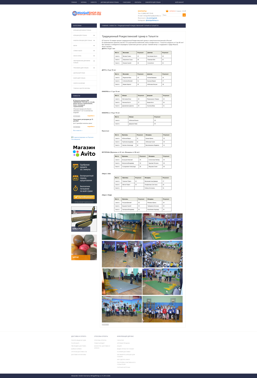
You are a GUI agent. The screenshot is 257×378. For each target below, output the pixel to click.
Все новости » (78, 130)
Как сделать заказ (123, 359)
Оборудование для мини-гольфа (81, 62)
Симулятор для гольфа (153, 2)
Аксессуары (77, 56)
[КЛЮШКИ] (84, 219)
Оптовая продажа (123, 343)
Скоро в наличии (79, 83)
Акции (119, 346)
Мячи (75, 45)
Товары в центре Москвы (81, 88)
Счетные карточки (123, 367)
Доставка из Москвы (78, 354)
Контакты (138, 2)
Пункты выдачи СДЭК (78, 340)
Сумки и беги (77, 51)
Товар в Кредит (99, 343)
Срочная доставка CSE (79, 352)
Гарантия (120, 340)
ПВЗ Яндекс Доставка (78, 346)
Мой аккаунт (179, 2)
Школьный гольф (79, 73)
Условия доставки (123, 352)
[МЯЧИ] (84, 247)
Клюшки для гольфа (80, 35)
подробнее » (91, 116)
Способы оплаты (100, 340)
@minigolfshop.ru (152, 20)
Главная (74, 2)
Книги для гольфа (79, 78)
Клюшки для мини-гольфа (82, 30)
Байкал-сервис (76, 349)
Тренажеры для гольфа (81, 68)
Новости (94, 2)
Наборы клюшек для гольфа (82, 40)
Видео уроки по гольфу (125, 349)
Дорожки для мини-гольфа (110, 2)
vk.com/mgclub (151, 18)
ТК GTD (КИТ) (75, 343)
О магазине (127, 2)
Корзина (84, 2)
